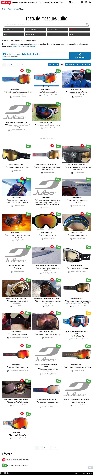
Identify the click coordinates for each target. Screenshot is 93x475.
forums (31, 2)
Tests (10, 9)
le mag (15, 2)
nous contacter (87, 473)
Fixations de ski (53, 29)
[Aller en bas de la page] (90, 467)
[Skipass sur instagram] (73, 3)
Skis (5, 34)
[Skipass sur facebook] (70, 3)
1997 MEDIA (5, 473)
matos (39, 2)
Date (51, 64)
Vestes (50, 34)
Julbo (22, 9)
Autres (72, 34)
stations (23, 2)
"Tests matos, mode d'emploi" (24, 46)
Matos (4, 9)
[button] (86, 2)
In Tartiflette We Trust (53, 2)
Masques (16, 9)
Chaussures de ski (32, 29)
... (15, 64)
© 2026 (77, 473)
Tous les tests (8, 29)
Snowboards (30, 34)
